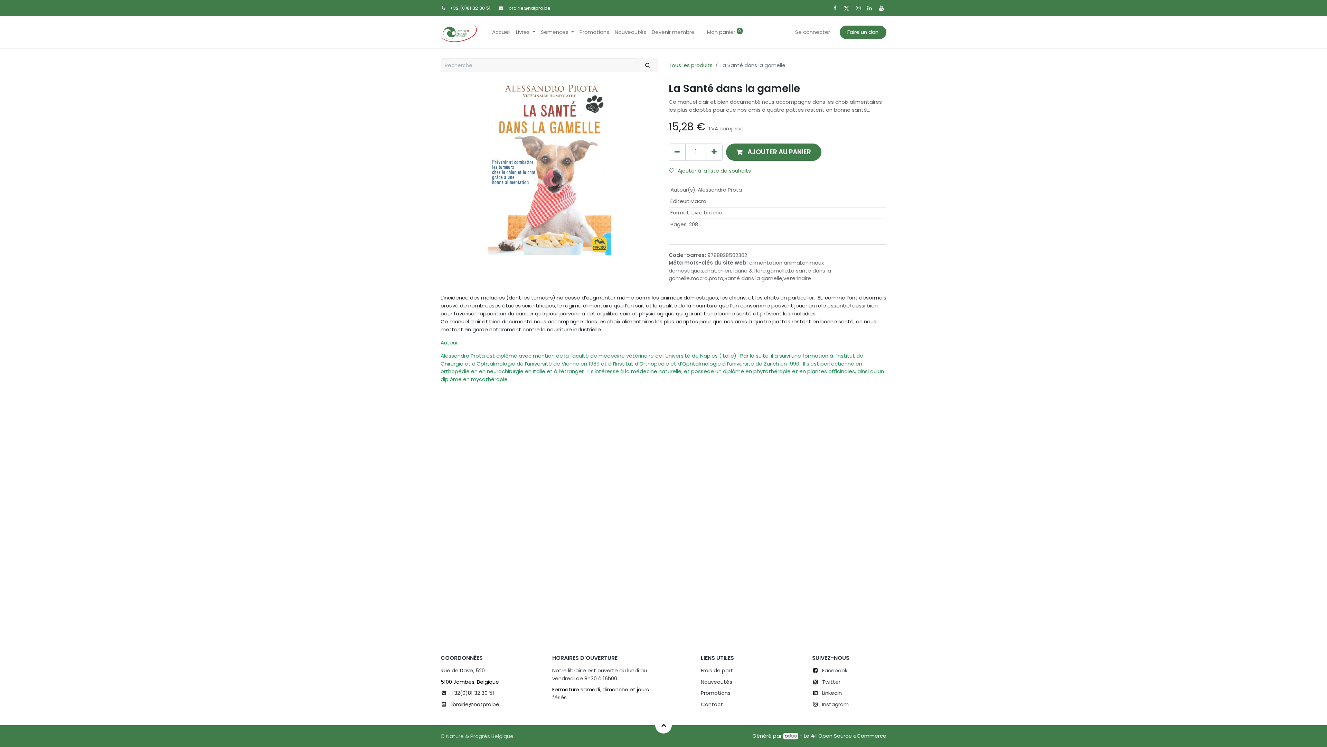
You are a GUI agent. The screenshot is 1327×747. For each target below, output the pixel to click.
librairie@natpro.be (528, 8)
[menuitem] (501, 32)
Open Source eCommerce (852, 735)
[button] (773, 152)
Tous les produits (691, 65)
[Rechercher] (648, 65)
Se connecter (812, 32)
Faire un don (862, 32)
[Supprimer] (677, 152)
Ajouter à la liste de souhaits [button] (714, 170)
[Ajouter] (714, 152)
